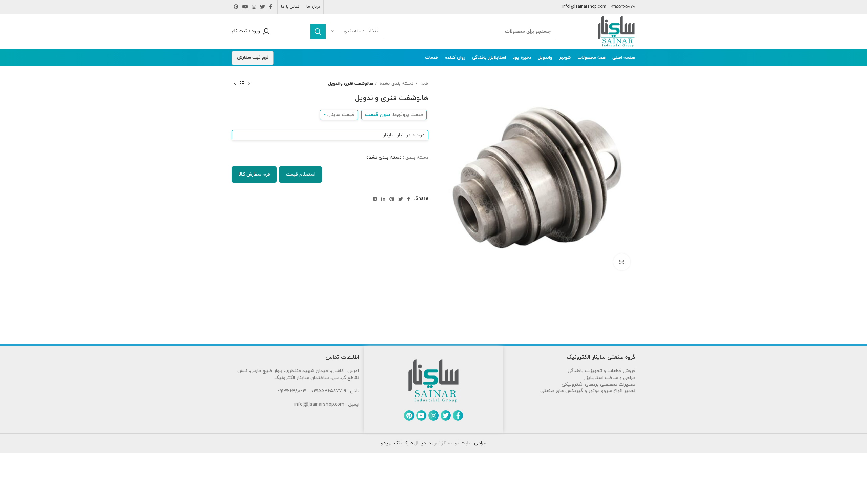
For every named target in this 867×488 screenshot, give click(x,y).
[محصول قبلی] (248, 83)
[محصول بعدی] (235, 83)
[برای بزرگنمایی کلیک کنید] (621, 261)
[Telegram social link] (375, 199)
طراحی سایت (472, 443)
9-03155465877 (328, 391)
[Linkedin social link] (383, 199)
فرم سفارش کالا (254, 174)
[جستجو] (318, 31)
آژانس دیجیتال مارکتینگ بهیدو (413, 443)
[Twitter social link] (262, 6)
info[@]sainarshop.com (584, 6)
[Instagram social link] (254, 6)
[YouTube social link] (245, 6)
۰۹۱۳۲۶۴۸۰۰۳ (291, 391)
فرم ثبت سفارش (252, 58)
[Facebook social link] (270, 6)
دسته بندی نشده (396, 83)
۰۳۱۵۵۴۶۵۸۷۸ (622, 6)
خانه (423, 83)
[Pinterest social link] (236, 6)
